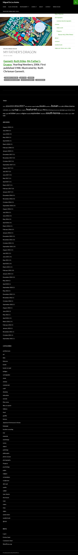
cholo (4, 378)
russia (29, 113)
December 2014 (7, 277)
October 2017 (7, 161)
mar (4, 433)
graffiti (5, 416)
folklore (5, 409)
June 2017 (6, 175)
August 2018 (7, 127)
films (47, 110)
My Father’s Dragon (19, 52)
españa (24, 110)
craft (4, 388)
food (50, 110)
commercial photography (64, 21)
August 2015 (7, 250)
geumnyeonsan (56, 110)
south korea (53, 113)
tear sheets (6, 494)
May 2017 (6, 178)
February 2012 (7, 325)
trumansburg (40, 80)
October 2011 (7, 335)
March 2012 (6, 321)
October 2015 (7, 243)
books (5, 48)
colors (9, 110)
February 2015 (7, 270)
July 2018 (5, 130)
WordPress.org (7, 544)
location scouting (8, 429)
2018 (26, 106)
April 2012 (6, 318)
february (40, 110)
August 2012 (7, 308)
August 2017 (7, 168)
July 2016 (5, 212)
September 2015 (8, 246)
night (7, 113)
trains (66, 113)
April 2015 (6, 263)
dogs (16, 110)
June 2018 (6, 134)
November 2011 (7, 332)
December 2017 (7, 154)
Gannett (8, 61)
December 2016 (7, 195)
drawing (5, 392)
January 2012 (7, 328)
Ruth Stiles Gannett (28, 80)
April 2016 (6, 222)
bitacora (5, 361)
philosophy (6, 453)
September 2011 (8, 338)
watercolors (6, 514)
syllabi (4, 491)
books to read (7, 368)
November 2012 (7, 297)
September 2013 (8, 287)
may (4, 113)
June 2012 (6, 311)
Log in (4, 534)
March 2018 (6, 144)
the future (6, 497)
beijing (37, 106)
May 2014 (6, 280)
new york (23, 77)
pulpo (4, 470)
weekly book (56, 6)
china (66, 106)
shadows (43, 113)
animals (29, 106)
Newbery (31, 77)
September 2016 (8, 205)
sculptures (6, 480)
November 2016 (7, 199)
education (6, 395)
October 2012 (7, 301)
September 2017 (8, 164)
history (5, 419)
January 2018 (7, 151)
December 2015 (7, 236)
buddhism (48, 106)
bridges (5, 371)
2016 (16, 106)
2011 (4, 106)
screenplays (6, 477)
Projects (59, 31)
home (4, 6)
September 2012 (8, 304)
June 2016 (6, 216)
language (5, 426)
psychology (6, 467)
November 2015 (7, 239)
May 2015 (6, 260)
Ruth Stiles (20, 61)
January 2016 (7, 233)
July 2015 (5, 253)
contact (48, 6)
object (5, 446)
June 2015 (6, 257)
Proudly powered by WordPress (11, 552)
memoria (5, 436)
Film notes (6, 402)
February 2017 (7, 188)
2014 (8, 106)
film (44, 110)
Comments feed (7, 540)
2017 (22, 106)
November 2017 (7, 158)
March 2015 (6, 267)
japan (66, 110)
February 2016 (7, 229)
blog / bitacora (13, 6)
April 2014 (6, 284)
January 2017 (7, 192)
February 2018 (7, 147)
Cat (59, 106)
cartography (6, 375)
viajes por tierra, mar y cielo (11, 11)
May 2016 (6, 219)
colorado (5, 110)
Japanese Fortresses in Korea (11, 422)
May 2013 (6, 291)
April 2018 (6, 141)
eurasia (5, 398)
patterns (18, 113)
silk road (5, 484)
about (41, 6)
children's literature (11, 77)
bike (4, 358)
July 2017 (5, 171)
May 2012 (6, 314)
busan (54, 105)
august (33, 106)
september (35, 113)
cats (62, 106)
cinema (33, 6)
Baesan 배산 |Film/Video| (65, 34)
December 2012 (7, 294)
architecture (6, 351)
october (12, 113)
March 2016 (6, 226)
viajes (69, 113)
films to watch (7, 405)
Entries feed (6, 537)
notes (4, 443)
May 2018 (6, 137)
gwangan (62, 110)
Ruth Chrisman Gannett (12, 80)
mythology (6, 439)
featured (31, 109)
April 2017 (6, 182)
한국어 (5, 521)
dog (13, 110)
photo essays (7, 456)
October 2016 (7, 202)
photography (24, 6)
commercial (6, 385)
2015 (12, 106)
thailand (62, 113)
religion (23, 113)
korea (69, 110)
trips (4, 508)
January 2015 (7, 274)
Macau (73, 110)
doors (20, 110)
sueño (5, 487)
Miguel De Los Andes (11, 2)
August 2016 (7, 209)
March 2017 (6, 185)
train (4, 501)
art (4, 354)
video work (60, 28)
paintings (5, 450)
